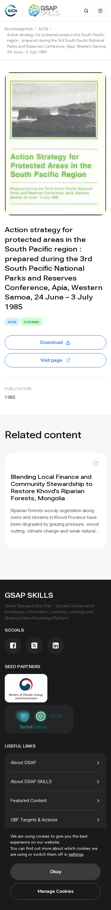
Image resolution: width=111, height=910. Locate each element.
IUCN (43, 28)
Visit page (51, 360)
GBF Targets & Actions (34, 820)
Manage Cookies (56, 891)
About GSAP (23, 762)
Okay (55, 871)
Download (51, 342)
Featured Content (29, 800)
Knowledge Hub (19, 28)
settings (76, 854)
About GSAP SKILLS (31, 781)
